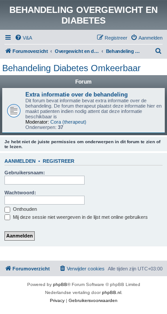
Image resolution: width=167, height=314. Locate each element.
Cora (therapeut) (68, 122)
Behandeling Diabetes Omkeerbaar (71, 68)
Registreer (58, 161)
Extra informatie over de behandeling (76, 94)
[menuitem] (23, 37)
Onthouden (24, 209)
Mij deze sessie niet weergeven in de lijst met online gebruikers (80, 217)
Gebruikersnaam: (24, 172)
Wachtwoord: (20, 192)
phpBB (60, 284)
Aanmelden (20, 161)
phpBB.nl (111, 292)
